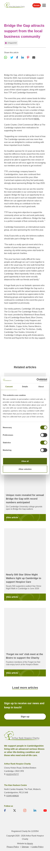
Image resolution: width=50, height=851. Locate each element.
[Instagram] (24, 810)
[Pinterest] (28, 57)
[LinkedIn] (22, 57)
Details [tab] (25, 387)
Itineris (30, 844)
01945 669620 (12, 796)
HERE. (37, 119)
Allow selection (25, 469)
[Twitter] (11, 57)
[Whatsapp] (5, 57)
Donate (37, 5)
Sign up (25, 716)
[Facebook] (17, 57)
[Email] (33, 57)
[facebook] (5, 810)
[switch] (43, 435)
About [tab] (41, 387)
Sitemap (25, 847)
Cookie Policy (37, 847)
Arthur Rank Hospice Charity (14, 5)
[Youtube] (45, 810)
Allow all (25, 461)
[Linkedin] (35, 810)
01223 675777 (12, 774)
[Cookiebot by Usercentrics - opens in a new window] (36, 379)
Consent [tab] (9, 387)
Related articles (25, 367)
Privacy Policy (13, 847)
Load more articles (25, 687)
